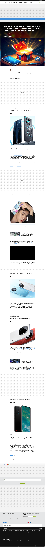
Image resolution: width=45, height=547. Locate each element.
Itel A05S (12, 310)
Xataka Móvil (4, 532)
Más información (28, 546)
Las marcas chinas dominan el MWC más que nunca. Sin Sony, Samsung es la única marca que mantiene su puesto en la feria (27, 361)
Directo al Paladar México (22, 540)
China (20, 464)
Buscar (40, 525)
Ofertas (4, 519)
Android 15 (18, 519)
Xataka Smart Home (4, 535)
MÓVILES (9, 2)
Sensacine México (17, 540)
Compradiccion (33, 533)
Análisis (11, 515)
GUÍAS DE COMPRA (25, 2)
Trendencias (33, 531)
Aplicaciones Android (19, 515)
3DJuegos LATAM (10, 540)
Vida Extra (10, 532)
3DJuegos (10, 531)
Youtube (40, 2)
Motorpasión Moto (28, 532)
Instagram (39, 2)
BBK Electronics (19, 348)
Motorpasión (27, 531)
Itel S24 (33, 309)
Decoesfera (33, 532)
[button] (14, 69)
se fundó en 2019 (29, 352)
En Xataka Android (23, 232)
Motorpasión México (27, 540)
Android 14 (19, 166)
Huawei (4, 518)
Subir (40, 528)
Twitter (41, 2)
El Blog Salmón (39, 531)
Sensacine (16, 531)
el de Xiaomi (17, 243)
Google (10, 518)
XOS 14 (11, 166)
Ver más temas (5, 522)
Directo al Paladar (22, 531)
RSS (31, 522)
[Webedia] (40, 0)
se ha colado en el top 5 (18, 155)
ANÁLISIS (6, 2)
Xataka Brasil (4, 541)
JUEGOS (17, 2)
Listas (17, 464)
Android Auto (11, 519)
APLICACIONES (13, 2)
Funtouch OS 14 (30, 369)
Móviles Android (14, 464)
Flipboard (10, 36)
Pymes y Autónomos (39, 533)
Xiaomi (17, 518)
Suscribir (35, 516)
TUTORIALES (20, 2)
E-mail (11, 36)
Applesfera (4, 533)
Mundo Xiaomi (4, 536)
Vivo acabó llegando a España (30, 348)
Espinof (15, 532)
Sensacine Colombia (16, 541)
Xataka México (4, 540)
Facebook (4, 464)
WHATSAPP (30, 2)
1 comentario (5, 36)
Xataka (4, 531)
